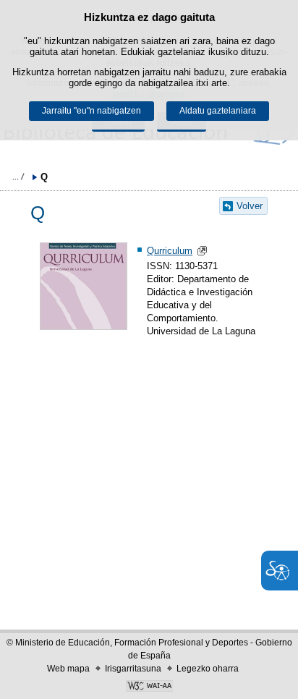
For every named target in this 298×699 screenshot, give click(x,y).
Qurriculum (169, 250)
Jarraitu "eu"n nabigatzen (91, 111)
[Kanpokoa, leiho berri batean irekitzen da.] (149, 687)
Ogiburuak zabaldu (18, 176)
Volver (250, 205)
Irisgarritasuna (133, 669)
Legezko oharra (207, 669)
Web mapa (68, 669)
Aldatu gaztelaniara (217, 111)
